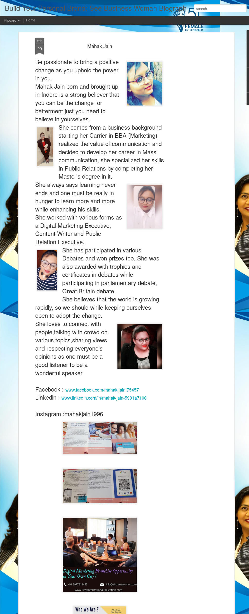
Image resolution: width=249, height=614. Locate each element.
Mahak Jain (99, 45)
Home (30, 20)
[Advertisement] (191, 115)
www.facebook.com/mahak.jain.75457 (102, 389)
